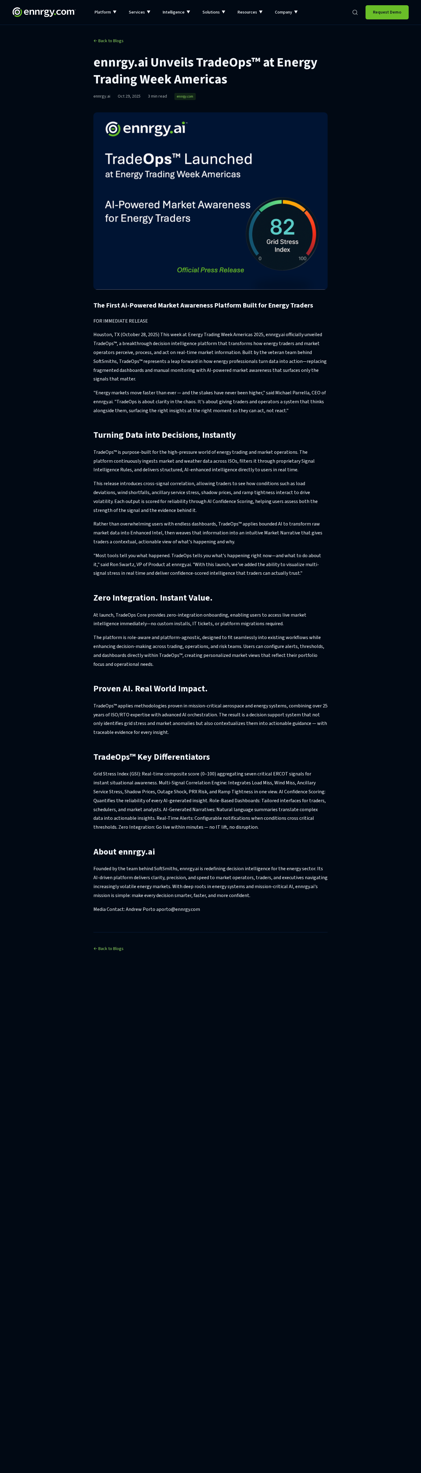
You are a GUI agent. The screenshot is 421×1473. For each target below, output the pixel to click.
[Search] (355, 12)
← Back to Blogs (108, 41)
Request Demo (387, 12)
